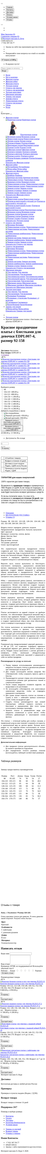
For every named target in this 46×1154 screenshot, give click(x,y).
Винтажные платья (31, 145)
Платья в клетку (27, 156)
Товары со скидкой (13, 1129)
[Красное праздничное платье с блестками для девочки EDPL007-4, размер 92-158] (23, 361)
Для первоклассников (34, 277)
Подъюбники (24, 167)
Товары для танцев (13, 97)
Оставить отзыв (7, 973)
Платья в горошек (29, 152)
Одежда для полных (14, 103)
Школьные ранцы (29, 283)
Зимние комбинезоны (34, 240)
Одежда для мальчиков (15, 90)
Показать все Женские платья (17, 162)
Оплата (9, 15)
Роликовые (21, 296)
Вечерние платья (28, 137)
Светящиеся (22, 302)
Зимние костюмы (29, 238)
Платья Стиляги (27, 218)
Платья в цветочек (30, 154)
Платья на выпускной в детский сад (25, 202)
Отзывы (9, 20)
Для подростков (27, 281)
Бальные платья (27, 214)
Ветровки (20, 225)
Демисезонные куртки (35, 184)
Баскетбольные (26, 305)
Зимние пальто (26, 193)
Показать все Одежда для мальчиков (20, 268)
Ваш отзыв (5, 964)
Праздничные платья (28, 135)
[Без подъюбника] (11, 413)
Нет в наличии (12, 77)
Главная (9, 7)
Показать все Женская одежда (18, 195)
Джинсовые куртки (31, 180)
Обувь (8, 105)
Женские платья (12, 79)
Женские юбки (12, 81)
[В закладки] (2, 446)
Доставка (10, 12)
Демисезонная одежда (14, 101)
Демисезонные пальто (34, 186)
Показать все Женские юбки (17, 171)
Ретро (8, 107)
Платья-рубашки (28, 143)
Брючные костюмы (30, 178)
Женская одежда (12, 84)
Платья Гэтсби (25, 147)
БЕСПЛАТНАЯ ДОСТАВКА (17, 515)
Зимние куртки (26, 188)
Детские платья (12, 86)
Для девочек (23, 272)
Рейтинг (4, 971)
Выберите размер (8, 387)
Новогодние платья (31, 139)
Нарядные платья (29, 120)
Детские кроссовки (13, 92)
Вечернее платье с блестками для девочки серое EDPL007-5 (12, 428)
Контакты (10, 10)
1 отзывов (5, 355)
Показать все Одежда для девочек (19, 244)
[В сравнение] (4, 446)
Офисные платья (28, 150)
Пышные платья (27, 216)
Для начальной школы (35, 279)
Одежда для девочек (14, 88)
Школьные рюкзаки (14, 94)
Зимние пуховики (29, 190)
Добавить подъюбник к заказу (13, 411)
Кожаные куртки (28, 182)
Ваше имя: (5, 954)
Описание (10, 513)
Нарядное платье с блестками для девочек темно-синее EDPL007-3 (12, 422)
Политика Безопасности (15, 1122)
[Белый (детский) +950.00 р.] (16, 418)
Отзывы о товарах (13, 1133)
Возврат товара (12, 1131)
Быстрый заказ (6, 999)
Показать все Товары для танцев (19, 311)
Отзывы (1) (10, 517)
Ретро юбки (22, 169)
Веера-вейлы (23, 309)
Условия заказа (12, 17)
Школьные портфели (33, 285)
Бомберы (18, 175)
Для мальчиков (26, 274)
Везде (8, 75)
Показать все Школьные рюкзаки (19, 287)
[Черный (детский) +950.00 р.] (16, 416)
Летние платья (25, 141)
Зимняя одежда (12, 99)
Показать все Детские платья (17, 221)
